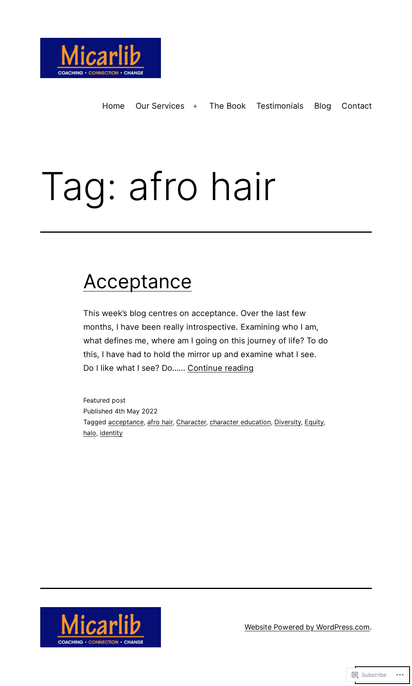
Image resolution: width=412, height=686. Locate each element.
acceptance (126, 422)
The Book (227, 106)
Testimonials (279, 106)
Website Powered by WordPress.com (307, 627)
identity (111, 433)
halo (89, 433)
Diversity (287, 422)
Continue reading (220, 368)
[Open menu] (195, 106)
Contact (357, 106)
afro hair (160, 422)
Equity (314, 422)
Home (113, 106)
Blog (322, 106)
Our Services (160, 106)
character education (240, 422)
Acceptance (137, 281)
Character (191, 422)
